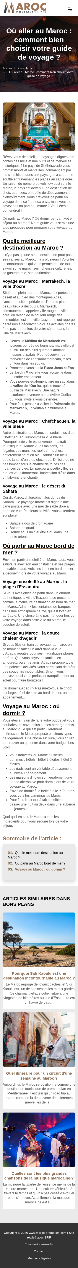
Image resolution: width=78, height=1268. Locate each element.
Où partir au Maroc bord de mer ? (36, 863)
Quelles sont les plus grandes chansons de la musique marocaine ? (39, 1175)
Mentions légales (39, 1258)
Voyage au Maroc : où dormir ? (36, 869)
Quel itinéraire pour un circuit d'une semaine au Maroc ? (39, 1075)
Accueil (7, 68)
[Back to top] (66, 1256)
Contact (39, 1251)
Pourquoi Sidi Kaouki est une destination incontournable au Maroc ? (39, 975)
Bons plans (24, 68)
